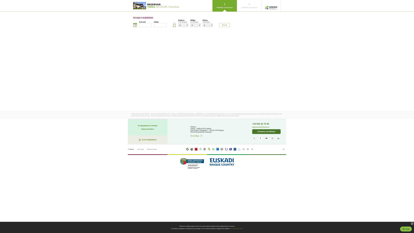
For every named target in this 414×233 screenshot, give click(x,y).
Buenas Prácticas (147, 129)
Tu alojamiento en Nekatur (148, 126)
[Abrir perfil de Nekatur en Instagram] (272, 138)
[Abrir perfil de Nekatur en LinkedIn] (278, 138)
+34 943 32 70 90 (260, 124)
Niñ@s (194, 21)
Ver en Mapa (194, 136)
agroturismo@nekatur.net (260, 127)
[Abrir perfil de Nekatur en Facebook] (260, 138)
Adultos (182, 21)
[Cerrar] (412, 223)
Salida (156, 22)
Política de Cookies (152, 149)
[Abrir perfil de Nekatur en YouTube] (266, 138)
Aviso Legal (140, 149)
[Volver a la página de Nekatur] (271, 8)
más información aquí (236, 228)
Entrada (142, 22)
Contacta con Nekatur (266, 131)
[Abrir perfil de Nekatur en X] (254, 138)
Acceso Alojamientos (148, 140)
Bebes (206, 21)
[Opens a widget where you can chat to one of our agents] (406, 229)
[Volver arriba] (283, 149)
